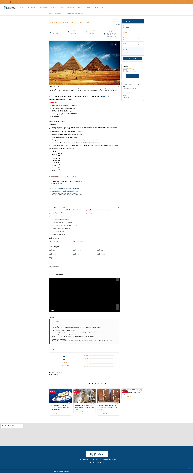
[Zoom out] (117, 308)
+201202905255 (168, 2)
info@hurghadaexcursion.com (19, 2)
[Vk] (98, 463)
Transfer (69, 7)
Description (54, 86)
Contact (79, 7)
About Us (53, 7)
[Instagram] (96, 463)
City (51, 263)
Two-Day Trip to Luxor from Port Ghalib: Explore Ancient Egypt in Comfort (108, 407)
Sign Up (181, 2)
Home (21, 7)
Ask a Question (132, 76)
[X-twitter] (93, 463)
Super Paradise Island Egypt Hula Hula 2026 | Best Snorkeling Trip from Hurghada (60, 407)
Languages (54, 247)
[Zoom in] (117, 305)
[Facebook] (91, 463)
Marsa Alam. (115, 145)
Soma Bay (88, 7)
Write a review (53, 375)
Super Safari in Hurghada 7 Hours (132, 392)
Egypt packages (42, 7)
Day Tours (30, 7)
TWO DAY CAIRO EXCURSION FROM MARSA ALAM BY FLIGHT (67, 194)
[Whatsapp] (103, 463)
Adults (125, 32)
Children (125, 38)
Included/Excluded (57, 207)
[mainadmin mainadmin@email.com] (68, 403)
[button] (115, 81)
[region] (84, 295)
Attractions (54, 238)
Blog (61, 7)
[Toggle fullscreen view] (117, 279)
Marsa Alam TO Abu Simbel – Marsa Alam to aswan (65, 191)
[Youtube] (101, 463)
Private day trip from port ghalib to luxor (62, 190)
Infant (125, 43)
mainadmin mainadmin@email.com (133, 69)
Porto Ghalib (58, 13)
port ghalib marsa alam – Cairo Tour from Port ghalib (65, 188)
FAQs (51, 317)
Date (124, 26)
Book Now (132, 58)
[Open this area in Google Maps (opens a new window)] (52, 311)
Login (176, 2)
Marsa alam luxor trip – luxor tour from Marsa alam (65, 193)
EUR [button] (187, 2)
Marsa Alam (107, 96)
